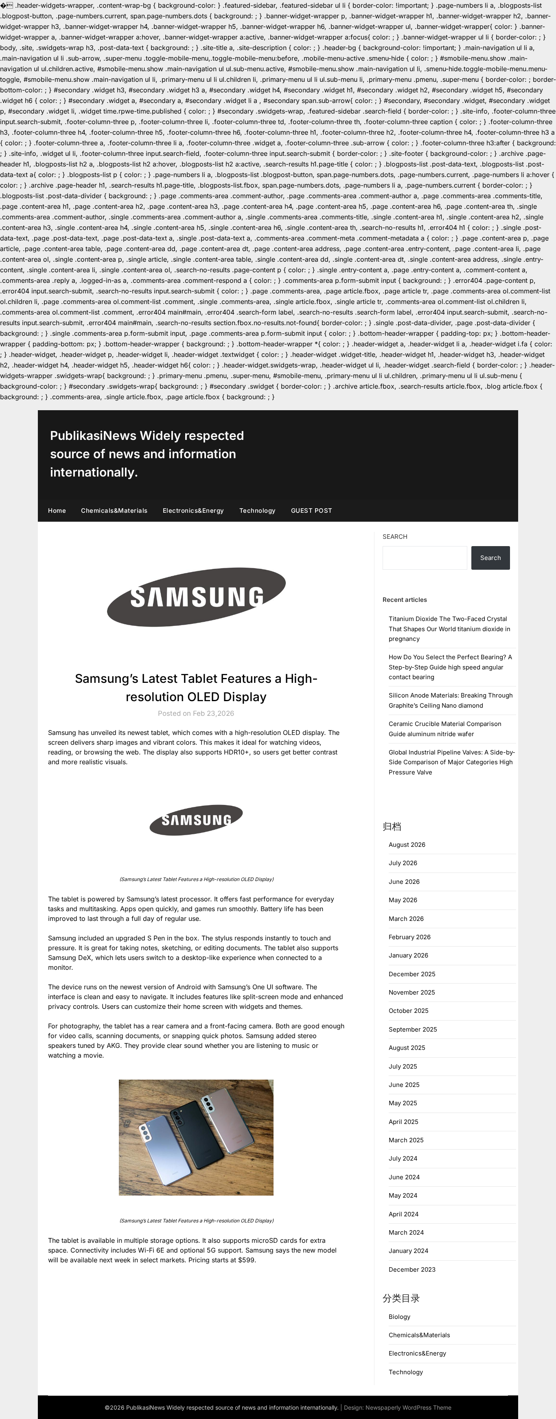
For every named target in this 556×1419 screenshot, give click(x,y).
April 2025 (403, 1122)
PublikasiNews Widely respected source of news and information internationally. (147, 453)
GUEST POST (312, 510)
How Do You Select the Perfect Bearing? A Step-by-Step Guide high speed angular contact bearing (450, 667)
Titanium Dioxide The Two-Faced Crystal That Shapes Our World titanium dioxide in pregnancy (449, 629)
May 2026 (403, 900)
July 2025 (403, 1066)
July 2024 (403, 1158)
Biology (399, 1317)
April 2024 (404, 1214)
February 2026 (410, 937)
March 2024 (406, 1232)
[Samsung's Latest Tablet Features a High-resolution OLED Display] (196, 820)
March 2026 (406, 919)
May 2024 (403, 1195)
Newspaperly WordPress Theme (408, 1407)
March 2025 (406, 1140)
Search (395, 536)
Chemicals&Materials (114, 510)
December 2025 (412, 974)
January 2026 (408, 955)
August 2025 (407, 1048)
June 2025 (404, 1085)
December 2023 (412, 1269)
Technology (257, 510)
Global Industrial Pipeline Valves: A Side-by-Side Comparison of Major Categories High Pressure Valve (452, 762)
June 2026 (404, 882)
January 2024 (409, 1251)
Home (57, 510)
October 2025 (409, 1011)
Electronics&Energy (193, 510)
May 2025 (403, 1103)
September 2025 (413, 1029)
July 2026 (403, 863)
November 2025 (412, 992)
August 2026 (407, 844)
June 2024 (404, 1177)
